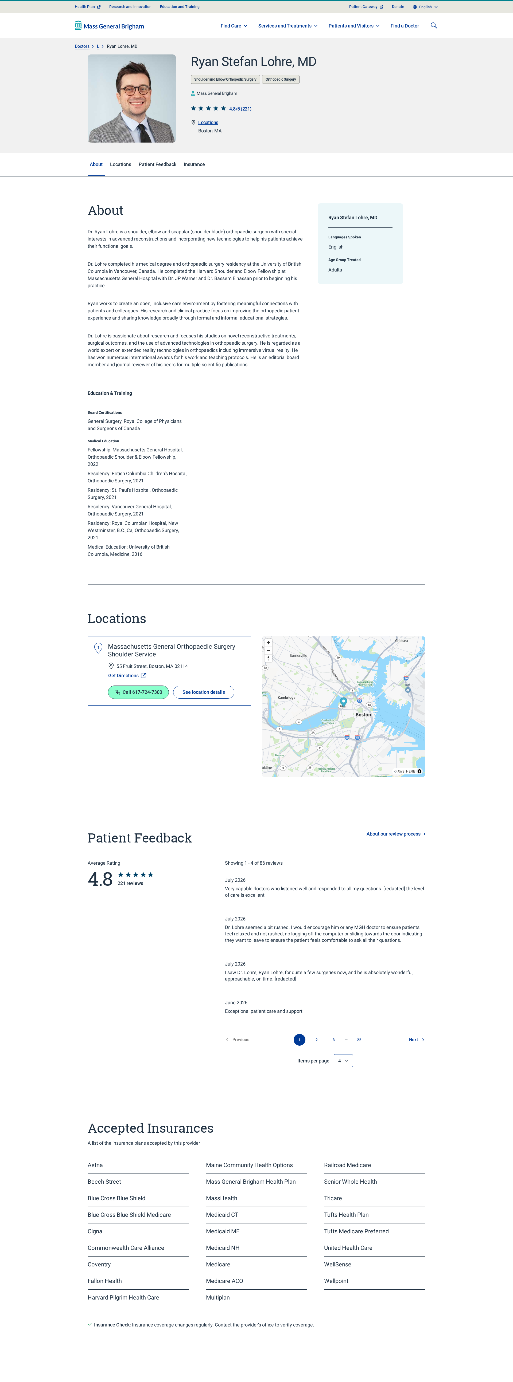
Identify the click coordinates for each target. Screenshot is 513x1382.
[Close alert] (422, 6)
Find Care (231, 45)
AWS (401, 790)
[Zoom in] (268, 662)
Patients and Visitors (351, 45)
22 (359, 1059)
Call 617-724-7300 (142, 711)
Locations (208, 141)
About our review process (394, 853)
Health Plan (85, 25)
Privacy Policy (175, 1371)
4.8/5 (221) (240, 128)
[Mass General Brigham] (109, 44)
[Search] (434, 44)
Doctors (82, 65)
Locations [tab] (120, 183)
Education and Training (180, 25)
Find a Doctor (405, 45)
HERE (410, 790)
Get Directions (123, 694)
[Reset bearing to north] (268, 677)
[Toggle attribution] (419, 790)
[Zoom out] (268, 670)
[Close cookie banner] (417, 1368)
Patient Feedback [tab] (157, 183)
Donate (398, 25)
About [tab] (96, 183)
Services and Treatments (285, 45)
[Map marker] (343, 721)
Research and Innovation (130, 25)
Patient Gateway (363, 25)
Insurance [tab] (194, 183)
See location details (203, 711)
